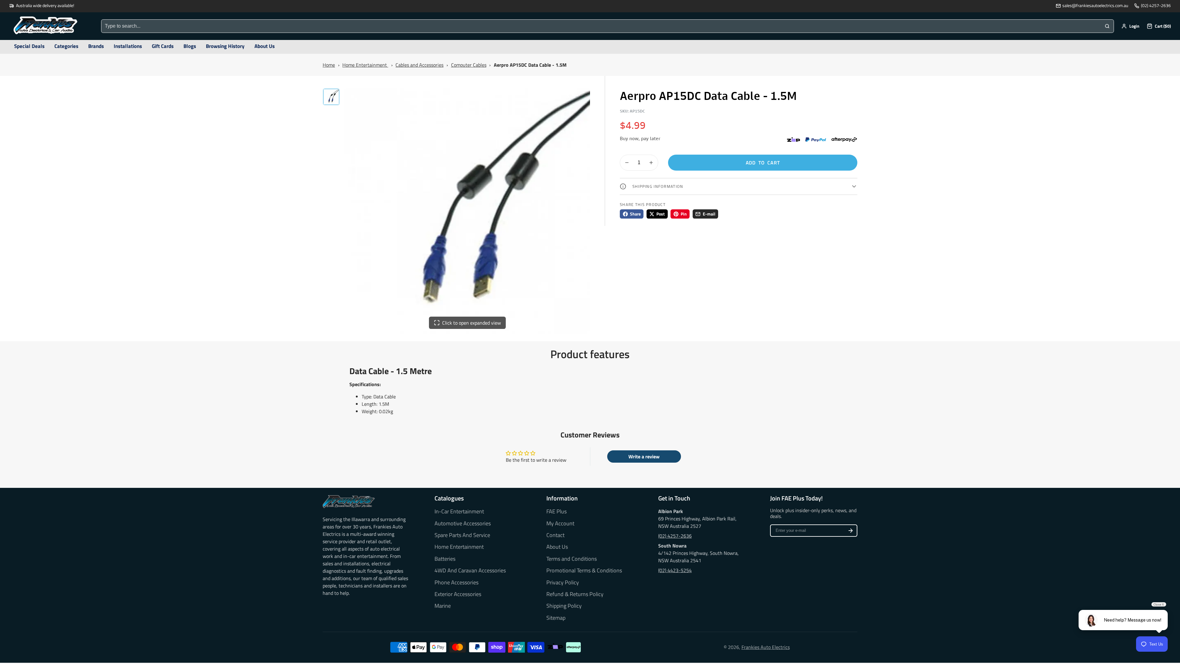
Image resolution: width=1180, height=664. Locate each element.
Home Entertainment (365, 65)
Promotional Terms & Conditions (584, 571)
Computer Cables (468, 65)
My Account (560, 524)
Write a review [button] (643, 456)
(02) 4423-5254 (675, 570)
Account (1130, 26)
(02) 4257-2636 (1156, 5)
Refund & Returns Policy (575, 594)
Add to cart (763, 162)
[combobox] (601, 26)
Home (329, 65)
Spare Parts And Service (462, 535)
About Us (557, 547)
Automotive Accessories (463, 524)
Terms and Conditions (571, 559)
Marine (443, 606)
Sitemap (555, 618)
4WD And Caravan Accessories (470, 571)
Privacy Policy (562, 583)
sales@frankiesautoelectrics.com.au (1095, 5)
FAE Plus (556, 512)
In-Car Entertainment (459, 512)
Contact (555, 535)
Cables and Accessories (419, 65)
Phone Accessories (456, 583)
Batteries (445, 559)
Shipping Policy (564, 606)
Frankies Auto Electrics (765, 647)
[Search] (1107, 26)
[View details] (349, 501)
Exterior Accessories (458, 594)
